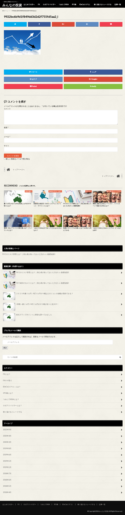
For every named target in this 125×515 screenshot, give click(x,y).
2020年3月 (7, 442)
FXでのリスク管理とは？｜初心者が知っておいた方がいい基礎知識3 (28, 254)
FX (39, 4)
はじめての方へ (29, 4)
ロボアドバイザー (49, 4)
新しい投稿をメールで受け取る (18, 159)
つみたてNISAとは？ (11, 399)
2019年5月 (7, 461)
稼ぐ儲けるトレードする (102, 4)
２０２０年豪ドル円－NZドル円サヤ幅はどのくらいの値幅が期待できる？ (44, 293)
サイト (6, 146)
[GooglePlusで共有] (63, 24)
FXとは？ (6, 374)
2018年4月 (7, 492)
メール (7, 137)
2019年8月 (7, 448)
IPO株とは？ (8, 393)
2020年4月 (7, 436)
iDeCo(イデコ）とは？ (12, 387)
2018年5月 (7, 486)
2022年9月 (7, 430)
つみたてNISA (64, 4)
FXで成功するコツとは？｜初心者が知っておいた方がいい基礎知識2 (42, 283)
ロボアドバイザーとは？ (12, 405)
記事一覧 (118, 4)
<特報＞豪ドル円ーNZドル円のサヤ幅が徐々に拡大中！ (37, 304)
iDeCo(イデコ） (85, 4)
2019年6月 (7, 455)
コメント (7, 109)
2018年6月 (7, 480)
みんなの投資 (12, 5)
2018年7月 (7, 473)
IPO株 (74, 4)
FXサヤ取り (7, 380)
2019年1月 (7, 467)
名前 (6, 128)
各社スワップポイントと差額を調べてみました (34, 315)
